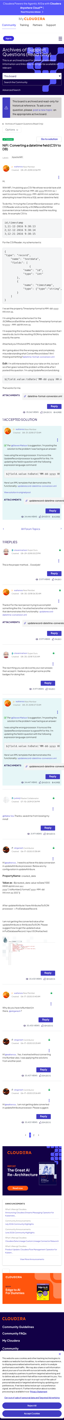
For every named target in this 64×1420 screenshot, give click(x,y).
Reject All (31, 1405)
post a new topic (43, 109)
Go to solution (49, 139)
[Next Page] (38, 1135)
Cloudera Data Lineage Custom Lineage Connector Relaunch (32, 1241)
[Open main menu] (60, 39)
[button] (58, 176)
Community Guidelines (18, 1327)
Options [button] (10, 129)
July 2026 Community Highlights (19, 1224)
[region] (32, 1384)
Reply (54, 406)
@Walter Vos (8, 816)
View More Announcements (32, 1259)
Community (9, 25)
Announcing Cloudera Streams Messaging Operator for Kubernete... (29, 1214)
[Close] (59, 1354)
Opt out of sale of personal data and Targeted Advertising (31, 1397)
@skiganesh (15, 1011)
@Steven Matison (19, 445)
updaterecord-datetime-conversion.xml (37, 486)
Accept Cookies (32, 1413)
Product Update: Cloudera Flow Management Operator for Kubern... (31, 1251)
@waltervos (10, 862)
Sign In (8, 38)
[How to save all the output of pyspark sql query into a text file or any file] (61, 529)
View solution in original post (17, 492)
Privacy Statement (38, 1391)
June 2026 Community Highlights (19, 1232)
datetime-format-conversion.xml (39, 357)
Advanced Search (11, 89)
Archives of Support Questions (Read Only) (24, 124)
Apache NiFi (17, 157)
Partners (37, 25)
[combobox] (32, 82)
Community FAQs (14, 1333)
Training (24, 25)
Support (51, 25)
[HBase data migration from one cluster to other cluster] (3, 529)
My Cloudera (11, 1340)
